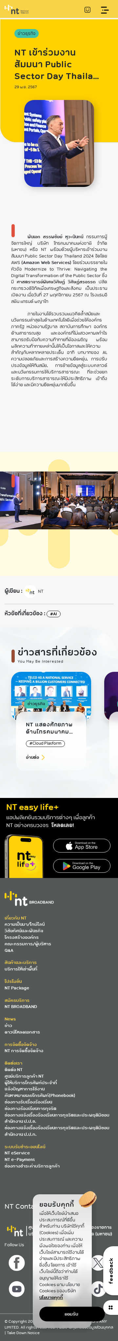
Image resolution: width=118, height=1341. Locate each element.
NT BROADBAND (21, 1006)
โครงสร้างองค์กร (22, 937)
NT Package (17, 988)
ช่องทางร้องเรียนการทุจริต (30, 1108)
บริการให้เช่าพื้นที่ (21, 969)
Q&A (9, 950)
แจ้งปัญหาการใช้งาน (25, 1088)
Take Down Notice (23, 1333)
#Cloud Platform (45, 743)
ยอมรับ (71, 1314)
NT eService (17, 1153)
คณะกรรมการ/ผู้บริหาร (28, 943)
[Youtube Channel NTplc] (18, 1287)
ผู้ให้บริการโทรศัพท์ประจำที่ (31, 1082)
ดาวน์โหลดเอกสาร (22, 1032)
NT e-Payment (20, 1159)
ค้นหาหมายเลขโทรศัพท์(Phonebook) (40, 1095)
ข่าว (8, 1025)
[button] (92, 734)
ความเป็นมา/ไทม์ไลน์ (25, 924)
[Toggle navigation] (105, 10)
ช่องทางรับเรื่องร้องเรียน (28, 1102)
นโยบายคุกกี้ (51, 1297)
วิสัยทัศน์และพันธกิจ (24, 930)
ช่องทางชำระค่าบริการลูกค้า (32, 1166)
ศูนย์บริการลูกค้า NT (24, 1076)
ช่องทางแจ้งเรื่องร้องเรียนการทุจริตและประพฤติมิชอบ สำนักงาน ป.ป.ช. (57, 1118)
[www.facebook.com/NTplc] (18, 1261)
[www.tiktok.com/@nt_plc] (99, 1287)
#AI (53, 614)
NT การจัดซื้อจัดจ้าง (24, 1050)
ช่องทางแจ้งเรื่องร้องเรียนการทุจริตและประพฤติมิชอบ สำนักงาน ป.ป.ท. (57, 1131)
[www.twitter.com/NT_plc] (99, 1261)
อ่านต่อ (32, 757)
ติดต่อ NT (14, 1069)
